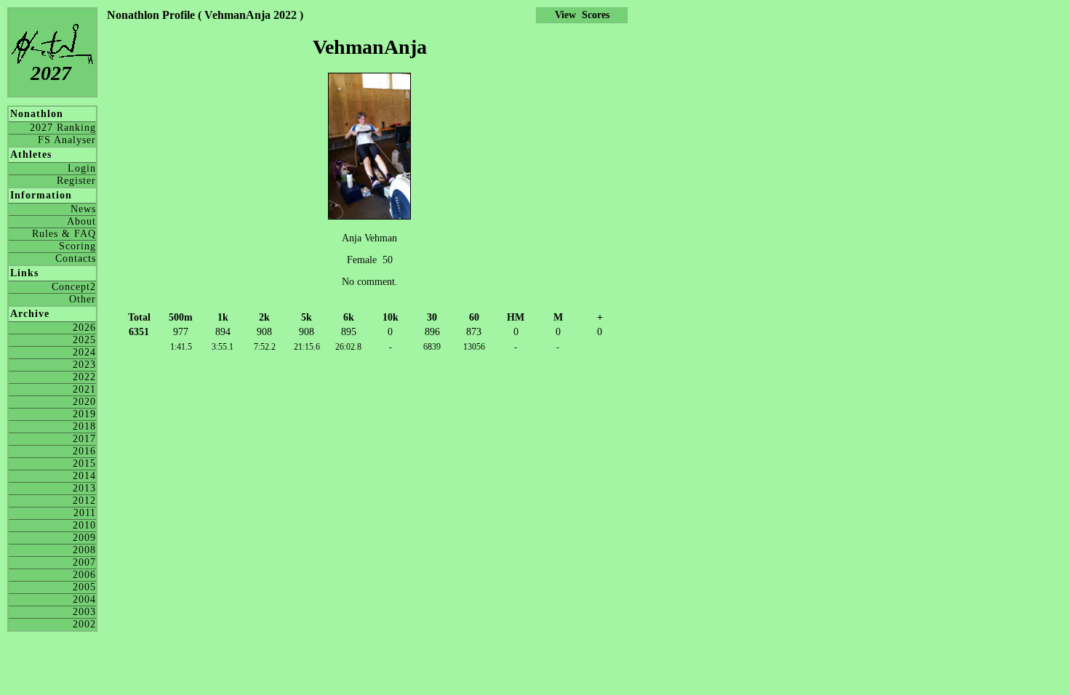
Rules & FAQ (64, 233)
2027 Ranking (63, 127)
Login (82, 168)
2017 (84, 438)
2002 (84, 624)
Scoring (77, 246)
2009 (84, 537)
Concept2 (74, 286)
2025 (84, 339)
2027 (51, 73)
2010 (84, 525)
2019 (84, 414)
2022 (84, 376)
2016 (84, 451)
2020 (84, 401)
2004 (84, 599)
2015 (84, 463)
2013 (84, 488)
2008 (84, 550)
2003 (84, 611)
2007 (84, 562)
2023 (84, 364)
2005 (84, 587)
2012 (84, 500)
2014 (84, 475)
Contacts (75, 258)
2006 (84, 574)
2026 (84, 327)
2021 (84, 389)
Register (76, 180)
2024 (84, 352)
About (81, 221)
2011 (84, 512)
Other (82, 299)
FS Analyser (67, 139)
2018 (84, 426)
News (83, 209)
